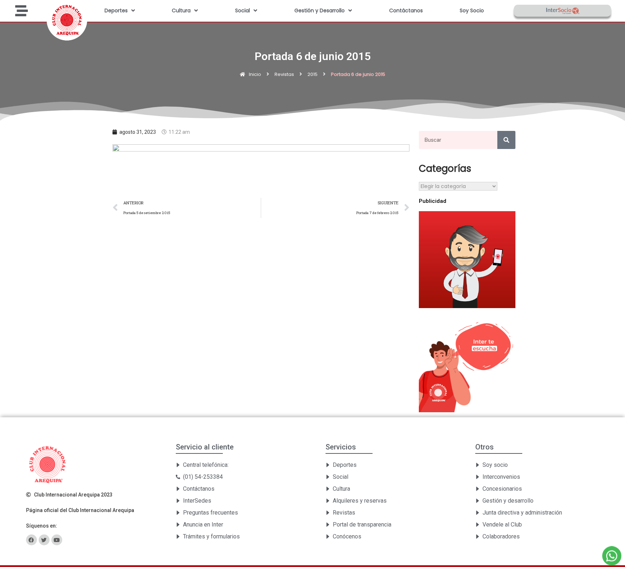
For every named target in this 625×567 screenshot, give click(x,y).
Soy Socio (472, 10)
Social (242, 10)
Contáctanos (406, 10)
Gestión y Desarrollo (319, 10)
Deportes (116, 10)
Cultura (181, 10)
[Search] (506, 140)
